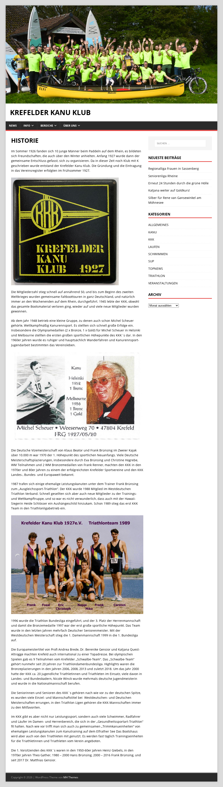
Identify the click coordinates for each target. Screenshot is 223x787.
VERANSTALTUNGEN (163, 283)
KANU (152, 232)
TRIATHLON (156, 276)
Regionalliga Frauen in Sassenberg (173, 168)
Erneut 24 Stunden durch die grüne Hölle (178, 183)
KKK (151, 239)
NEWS (13, 125)
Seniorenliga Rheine (163, 176)
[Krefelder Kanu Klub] (112, 101)
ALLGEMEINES (158, 225)
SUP (151, 261)
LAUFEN (154, 247)
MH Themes (70, 777)
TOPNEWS (155, 268)
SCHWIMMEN (158, 254)
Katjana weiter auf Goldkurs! (169, 190)
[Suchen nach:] (180, 143)
